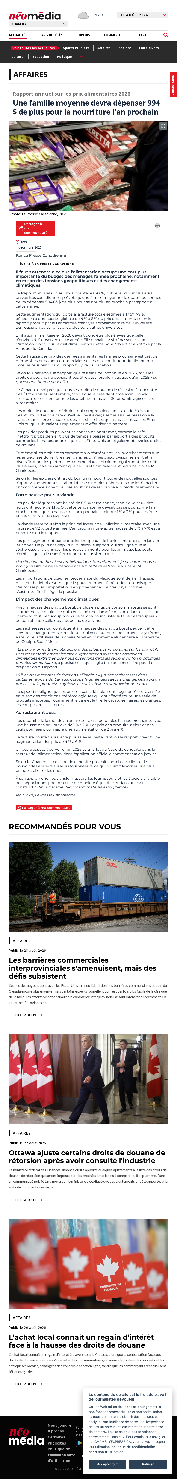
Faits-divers (149, 48)
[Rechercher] (165, 35)
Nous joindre (59, 1425)
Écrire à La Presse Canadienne (46, 263)
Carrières (56, 1437)
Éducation (40, 56)
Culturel (17, 56)
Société (125, 48)
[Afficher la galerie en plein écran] (163, 126)
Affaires (104, 48)
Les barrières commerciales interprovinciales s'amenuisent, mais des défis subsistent (82, 968)
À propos (56, 1431)
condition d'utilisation (106, 1452)
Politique (64, 56)
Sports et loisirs (76, 48)
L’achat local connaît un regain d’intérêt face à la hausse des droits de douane (81, 1341)
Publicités (57, 1443)
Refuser (148, 1464)
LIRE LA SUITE (26, 1015)
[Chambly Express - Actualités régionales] (35, 16)
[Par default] (26, 1442)
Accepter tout (107, 1464)
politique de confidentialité (133, 1447)
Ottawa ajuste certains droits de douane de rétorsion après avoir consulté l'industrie (87, 1156)
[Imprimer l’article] (157, 226)
